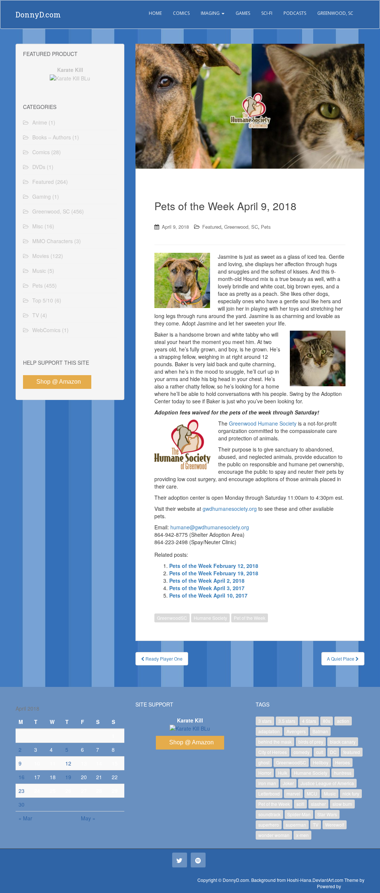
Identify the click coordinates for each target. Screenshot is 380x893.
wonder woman (273, 835)
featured (351, 752)
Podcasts (295, 13)
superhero (268, 824)
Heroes (342, 762)
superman (296, 824)
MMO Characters (52, 241)
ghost (263, 762)
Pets (266, 226)
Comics (181, 13)
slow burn (342, 804)
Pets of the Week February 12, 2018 (213, 565)
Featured (211, 226)
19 (68, 777)
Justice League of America (327, 783)
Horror (264, 773)
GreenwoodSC (172, 618)
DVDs (38, 167)
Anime (39, 122)
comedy (301, 752)
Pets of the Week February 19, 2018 (213, 573)
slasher (318, 804)
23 (21, 790)
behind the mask (275, 741)
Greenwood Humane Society (263, 423)
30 (21, 804)
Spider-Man (299, 814)
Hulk (282, 773)
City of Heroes (272, 752)
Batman (320, 731)
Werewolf (334, 824)
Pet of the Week (249, 618)
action (343, 721)
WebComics (46, 330)
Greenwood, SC (335, 13)
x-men (302, 835)
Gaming (41, 196)
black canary (343, 741)
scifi (300, 804)
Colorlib (308, 886)
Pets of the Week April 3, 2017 (207, 588)
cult (319, 752)
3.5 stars (286, 721)
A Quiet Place (341, 658)
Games (243, 13)
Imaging (211, 13)
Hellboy (320, 762)
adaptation (269, 731)
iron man (267, 783)
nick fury (351, 793)
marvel (293, 793)
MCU (312, 793)
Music (39, 270)
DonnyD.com (38, 14)
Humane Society (210, 618)
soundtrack (269, 814)
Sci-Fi (266, 13)
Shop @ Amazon (58, 381)
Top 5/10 (42, 300)
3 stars (265, 721)
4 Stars (309, 721)
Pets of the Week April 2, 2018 (207, 580)
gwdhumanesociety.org (230, 508)
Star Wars (327, 814)
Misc (37, 226)
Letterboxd (269, 793)
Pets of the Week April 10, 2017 (208, 595)
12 (68, 763)
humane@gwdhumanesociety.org (209, 527)
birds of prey (310, 741)
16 (21, 777)
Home (155, 13)
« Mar (25, 818)
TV (35, 315)
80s (326, 721)
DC (333, 752)
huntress (342, 773)
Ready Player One (163, 658)
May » (88, 818)
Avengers (296, 731)
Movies (40, 255)
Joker (288, 783)
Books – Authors (51, 137)
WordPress (353, 886)
